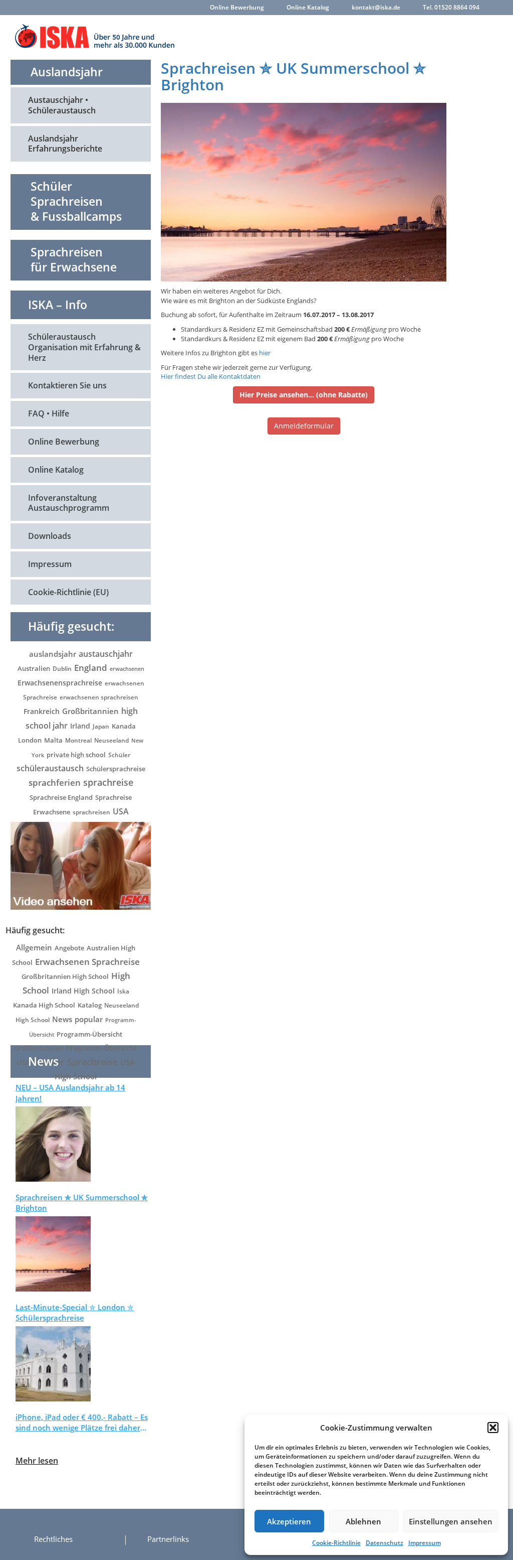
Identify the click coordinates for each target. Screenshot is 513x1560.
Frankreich (42, 711)
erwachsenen (127, 668)
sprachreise (108, 782)
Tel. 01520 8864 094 (451, 7)
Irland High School (83, 991)
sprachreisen (91, 812)
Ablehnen (363, 1521)
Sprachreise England (61, 797)
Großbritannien (90, 711)
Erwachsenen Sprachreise (87, 961)
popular (89, 1019)
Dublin (62, 668)
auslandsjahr (52, 654)
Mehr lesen (37, 1460)
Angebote (69, 947)
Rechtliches (53, 1539)
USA (121, 811)
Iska (123, 991)
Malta (53, 740)
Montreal (78, 740)
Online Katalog (308, 7)
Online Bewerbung (237, 7)
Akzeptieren (289, 1521)
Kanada (124, 726)
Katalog (90, 1005)
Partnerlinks (168, 1539)
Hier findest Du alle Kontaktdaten (211, 376)
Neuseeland (111, 740)
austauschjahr (106, 653)
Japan (101, 726)
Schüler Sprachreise (75, 1062)
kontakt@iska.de (376, 7)
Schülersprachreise (115, 768)
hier (265, 352)
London (30, 740)
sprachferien (55, 782)
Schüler (119, 755)
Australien (34, 668)
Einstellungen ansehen (450, 1521)
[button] (493, 1428)
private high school (76, 755)
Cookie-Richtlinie (336, 1542)
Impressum (424, 1542)
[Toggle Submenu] (133, 105)
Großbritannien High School (65, 976)
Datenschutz (384, 1542)
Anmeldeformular (304, 426)
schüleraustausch (50, 768)
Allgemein (34, 947)
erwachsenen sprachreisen (99, 697)
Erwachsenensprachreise (60, 682)
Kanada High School (44, 1005)
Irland (80, 726)
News (62, 1019)
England (90, 667)
